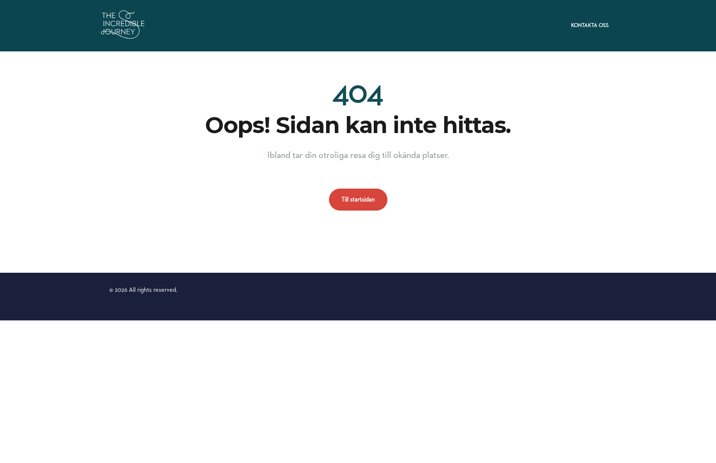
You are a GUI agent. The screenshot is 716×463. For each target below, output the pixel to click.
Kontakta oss (590, 25)
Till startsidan (358, 199)
